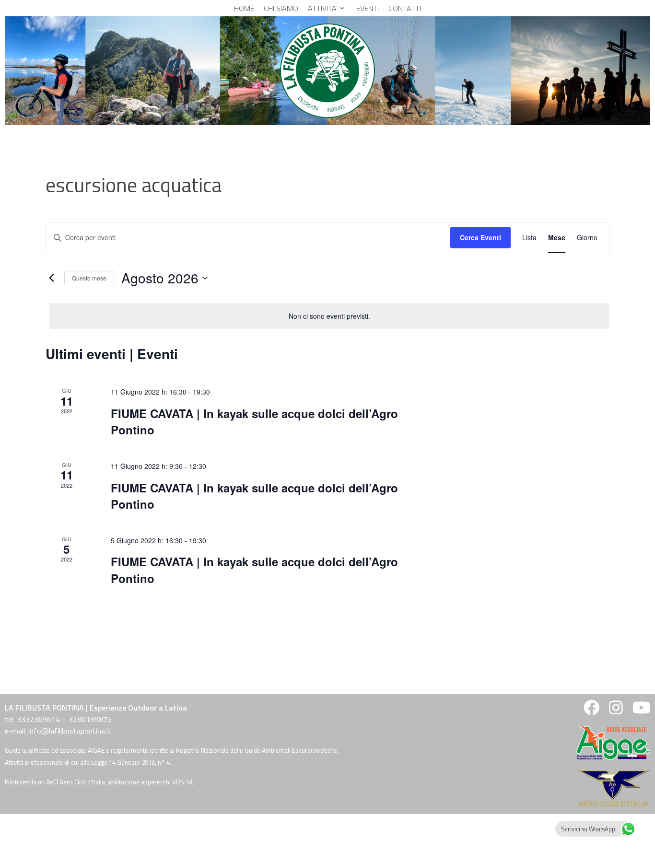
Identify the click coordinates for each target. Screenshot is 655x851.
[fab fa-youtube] (640, 710)
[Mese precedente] (51, 278)
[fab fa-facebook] (591, 710)
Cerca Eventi (480, 237)
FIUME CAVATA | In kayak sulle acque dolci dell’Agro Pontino (254, 421)
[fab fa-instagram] (616, 710)
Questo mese (89, 278)
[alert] (329, 316)
